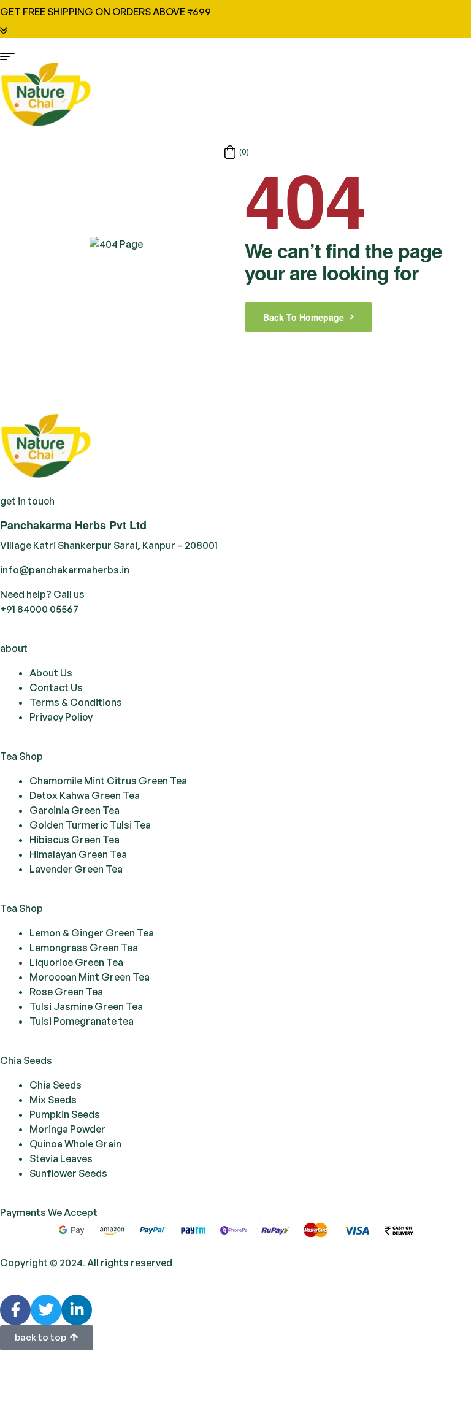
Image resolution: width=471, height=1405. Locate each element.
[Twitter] (46, 1310)
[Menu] (235, 56)
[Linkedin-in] (76, 1310)
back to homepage (303, 317)
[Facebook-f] (15, 1310)
